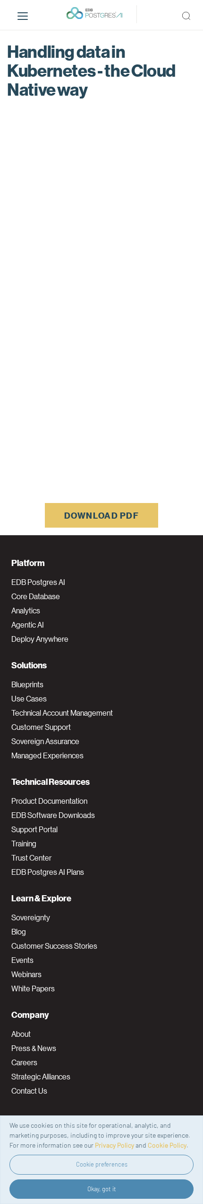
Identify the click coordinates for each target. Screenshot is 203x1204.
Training (23, 843)
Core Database (35, 596)
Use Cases (29, 698)
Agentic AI (27, 624)
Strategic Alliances (40, 1076)
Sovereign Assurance (45, 741)
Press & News (33, 1048)
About (21, 1034)
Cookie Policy (167, 1145)
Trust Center (31, 858)
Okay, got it (101, 1189)
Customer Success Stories (54, 946)
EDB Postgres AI (38, 582)
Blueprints (27, 684)
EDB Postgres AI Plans (47, 872)
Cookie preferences (101, 1164)
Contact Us (29, 1091)
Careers (24, 1062)
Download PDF (101, 515)
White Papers (33, 988)
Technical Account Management (62, 713)
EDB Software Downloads (53, 815)
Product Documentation (49, 801)
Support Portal (34, 829)
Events (22, 960)
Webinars (26, 974)
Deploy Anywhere (39, 639)
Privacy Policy (114, 1145)
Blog (18, 931)
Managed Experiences (47, 755)
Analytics (25, 610)
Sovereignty (30, 917)
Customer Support (41, 727)
